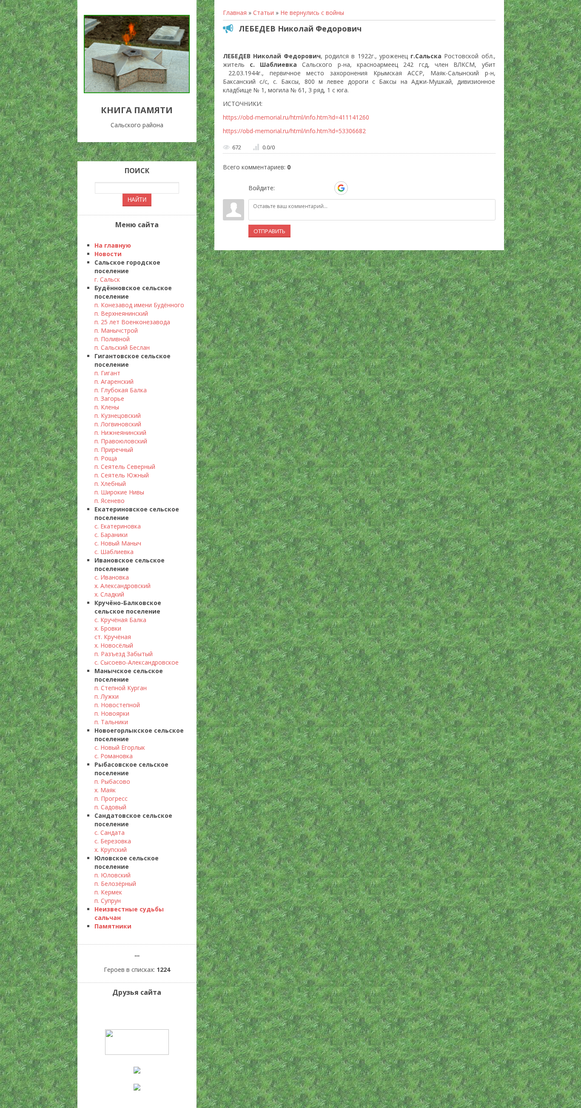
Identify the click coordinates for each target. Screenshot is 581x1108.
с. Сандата (109, 832)
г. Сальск (107, 279)
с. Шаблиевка (114, 552)
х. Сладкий (109, 594)
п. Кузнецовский (117, 415)
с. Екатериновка (117, 526)
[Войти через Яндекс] (326, 188)
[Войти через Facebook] (311, 188)
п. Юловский (112, 875)
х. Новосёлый (113, 645)
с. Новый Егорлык (119, 747)
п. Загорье (109, 398)
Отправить (269, 231)
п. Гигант (107, 373)
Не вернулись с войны (312, 13)
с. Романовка (113, 756)
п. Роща (105, 458)
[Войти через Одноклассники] (356, 188)
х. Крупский (110, 849)
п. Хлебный (110, 484)
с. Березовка (112, 841)
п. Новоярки (111, 713)
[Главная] (137, 91)
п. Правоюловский (120, 441)
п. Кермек (108, 892)
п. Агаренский (114, 381)
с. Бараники (111, 535)
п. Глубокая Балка (120, 390)
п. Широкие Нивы (119, 492)
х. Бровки (107, 628)
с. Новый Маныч (117, 543)
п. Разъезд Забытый (123, 654)
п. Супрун (107, 901)
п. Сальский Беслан (122, 347)
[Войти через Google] (341, 188)
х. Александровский (122, 586)
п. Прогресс (111, 798)
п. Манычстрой (116, 330)
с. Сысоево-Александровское (136, 662)
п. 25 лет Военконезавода (132, 322)
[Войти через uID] (282, 188)
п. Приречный (113, 449)
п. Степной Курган (120, 688)
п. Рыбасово (112, 781)
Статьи (263, 13)
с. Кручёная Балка (120, 620)
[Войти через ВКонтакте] (297, 188)
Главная (235, 13)
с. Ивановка (111, 577)
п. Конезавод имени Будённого (139, 305)
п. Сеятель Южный (121, 475)
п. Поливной (112, 339)
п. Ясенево (109, 501)
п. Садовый (110, 807)
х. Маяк (105, 790)
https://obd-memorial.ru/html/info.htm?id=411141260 (296, 117)
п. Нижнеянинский (120, 432)
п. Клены (106, 407)
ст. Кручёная (112, 637)
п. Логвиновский (117, 424)
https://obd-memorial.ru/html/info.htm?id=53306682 (294, 131)
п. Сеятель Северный (124, 467)
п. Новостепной (117, 705)
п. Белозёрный (115, 884)
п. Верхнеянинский (121, 313)
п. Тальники (111, 722)
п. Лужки (106, 696)
